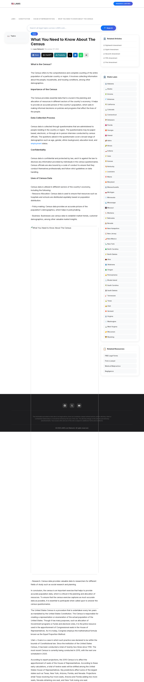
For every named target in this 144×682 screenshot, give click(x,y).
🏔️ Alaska (108, 89)
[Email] (86, 55)
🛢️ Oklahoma (110, 264)
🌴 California (110, 104)
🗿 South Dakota (111, 290)
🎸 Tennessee (110, 296)
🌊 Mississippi (110, 202)
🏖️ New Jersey (110, 233)
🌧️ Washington (110, 321)
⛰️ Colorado (109, 109)
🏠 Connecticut (111, 115)
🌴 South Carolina (111, 285)
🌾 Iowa (108, 156)
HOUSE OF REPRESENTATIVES (44, 19)
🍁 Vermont (109, 311)
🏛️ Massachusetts (112, 187)
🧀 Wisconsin (110, 332)
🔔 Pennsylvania (111, 275)
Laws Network (38, 49)
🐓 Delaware (109, 120)
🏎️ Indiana (109, 151)
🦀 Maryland (109, 182)
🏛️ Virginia (109, 316)
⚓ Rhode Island (111, 280)
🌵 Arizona (109, 94)
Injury (34, 34)
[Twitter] (72, 405)
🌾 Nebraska (110, 218)
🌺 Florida (108, 125)
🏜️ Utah (108, 306)
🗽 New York (109, 244)
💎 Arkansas (109, 99)
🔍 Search (108, 28)
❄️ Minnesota (110, 197)
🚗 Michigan (109, 192)
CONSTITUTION (24, 19)
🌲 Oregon (109, 270)
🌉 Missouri (109, 208)
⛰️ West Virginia (111, 327)
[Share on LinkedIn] (75, 55)
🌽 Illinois (108, 146)
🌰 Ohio (108, 259)
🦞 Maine (108, 177)
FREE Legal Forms (111, 356)
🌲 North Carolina (111, 249)
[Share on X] (70, 55)
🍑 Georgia (109, 130)
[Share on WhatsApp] (81, 55)
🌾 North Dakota (111, 254)
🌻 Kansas (109, 161)
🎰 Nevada (109, 223)
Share (37, 55)
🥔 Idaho (108, 140)
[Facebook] (65, 405)
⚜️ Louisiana (110, 172)
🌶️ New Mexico (110, 239)
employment (36, 143)
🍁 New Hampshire (112, 228)
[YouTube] (79, 405)
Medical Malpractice (112, 366)
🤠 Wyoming (109, 337)
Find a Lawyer (110, 361)
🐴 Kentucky (109, 166)
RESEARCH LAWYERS (123, 3)
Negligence (109, 371)
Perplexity (61, 55)
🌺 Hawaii (108, 135)
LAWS (13, 19)
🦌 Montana (109, 213)
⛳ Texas (108, 301)
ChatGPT (48, 55)
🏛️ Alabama (109, 84)
